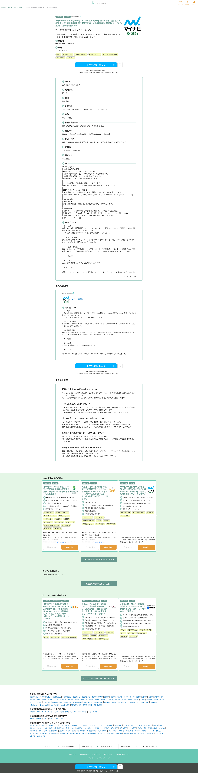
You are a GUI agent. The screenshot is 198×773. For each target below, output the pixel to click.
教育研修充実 (53, 733)
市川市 (100, 697)
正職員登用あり (102, 731)
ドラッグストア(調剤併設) (59, 712)
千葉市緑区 (76, 697)
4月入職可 (114, 728)
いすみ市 (39, 702)
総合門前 (162, 728)
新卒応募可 (141, 733)
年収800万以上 (76, 725)
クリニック (45, 712)
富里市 (142, 699)
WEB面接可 (120, 731)
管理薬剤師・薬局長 (129, 733)
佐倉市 (150, 697)
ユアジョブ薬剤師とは (68, 747)
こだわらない (58, 718)
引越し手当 (110, 733)
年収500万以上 (41, 725)
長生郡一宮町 (144, 702)
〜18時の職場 (47, 728)
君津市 (91, 699)
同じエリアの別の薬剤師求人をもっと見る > (99, 678)
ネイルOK (111, 731)
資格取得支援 (64, 733)
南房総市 (149, 699)
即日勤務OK (91, 731)
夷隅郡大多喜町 (76, 705)
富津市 (97, 699)
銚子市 (94, 697)
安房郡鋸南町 (98, 705)
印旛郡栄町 (67, 702)
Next (156, 516)
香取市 (162, 699)
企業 (89, 712)
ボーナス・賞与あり (106, 725)
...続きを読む (60, 542)
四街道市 (110, 699)
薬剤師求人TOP (5, 7)
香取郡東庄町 (98, 702)
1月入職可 (106, 728)
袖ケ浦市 (117, 699)
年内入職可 (132, 728)
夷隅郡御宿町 (87, 705)
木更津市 (119, 697)
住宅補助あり (157, 731)
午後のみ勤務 (81, 731)
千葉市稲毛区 (56, 697)
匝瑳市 (156, 699)
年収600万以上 (53, 725)
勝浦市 (44, 699)
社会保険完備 (92, 733)
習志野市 (32, 699)
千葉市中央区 (34, 697)
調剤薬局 (32, 712)
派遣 (50, 718)
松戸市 (126, 697)
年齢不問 (32, 736)
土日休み (126, 725)
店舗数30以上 (152, 728)
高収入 (32, 725)
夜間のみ (137, 731)
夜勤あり (98, 728)
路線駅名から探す (106, 747)
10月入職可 (123, 728)
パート (45, 718)
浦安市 (103, 699)
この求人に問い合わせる (96, 65)
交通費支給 (101, 733)
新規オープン (70, 728)
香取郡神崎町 (77, 702)
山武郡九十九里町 (110, 702)
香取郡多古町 (88, 702)
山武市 (32, 702)
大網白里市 (47, 702)
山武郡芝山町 (122, 702)
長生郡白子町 (44, 705)
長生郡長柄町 (55, 705)
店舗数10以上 (141, 728)
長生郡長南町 (65, 705)
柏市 (38, 699)
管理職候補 (129, 731)
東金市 (156, 697)
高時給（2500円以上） (90, 725)
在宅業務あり (89, 728)
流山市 (56, 699)
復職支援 (119, 733)
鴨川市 (77, 699)
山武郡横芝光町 (133, 702)
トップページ (46, 747)
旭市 (162, 697)
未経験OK (150, 733)
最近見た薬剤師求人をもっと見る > (99, 584)
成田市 (144, 697)
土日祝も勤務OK (59, 728)
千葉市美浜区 (86, 697)
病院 (38, 712)
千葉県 (14, 7)
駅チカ (155, 725)
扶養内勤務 (33, 731)
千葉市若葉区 (66, 697)
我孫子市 (70, 699)
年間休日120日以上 (145, 725)
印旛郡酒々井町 (57, 702)
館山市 (112, 697)
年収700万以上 (64, 725)
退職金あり (118, 725)
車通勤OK (80, 728)
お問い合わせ (73, 754)
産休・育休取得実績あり (78, 733)
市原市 (50, 699)
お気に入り (53, 547)
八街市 (124, 699)
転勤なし (162, 725)
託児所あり (43, 733)
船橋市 (20, 7)
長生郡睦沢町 (154, 702)
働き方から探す (125, 747)
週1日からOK (43, 731)
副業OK (61, 731)
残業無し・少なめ (35, 728)
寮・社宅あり (34, 733)
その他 (95, 712)
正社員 (32, 718)
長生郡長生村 (34, 705)
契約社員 (39, 718)
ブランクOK (159, 733)
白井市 (136, 699)
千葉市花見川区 (45, 697)
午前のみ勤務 (70, 731)
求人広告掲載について (123, 754)
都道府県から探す (87, 747)
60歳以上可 (41, 736)
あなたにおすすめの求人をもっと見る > (99, 559)
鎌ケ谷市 (84, 699)
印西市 (130, 699)
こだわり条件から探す (147, 747)
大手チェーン (146, 731)
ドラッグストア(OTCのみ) (78, 712)
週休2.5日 (134, 725)
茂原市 (138, 697)
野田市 (132, 697)
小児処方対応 (53, 731)
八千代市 (63, 699)
